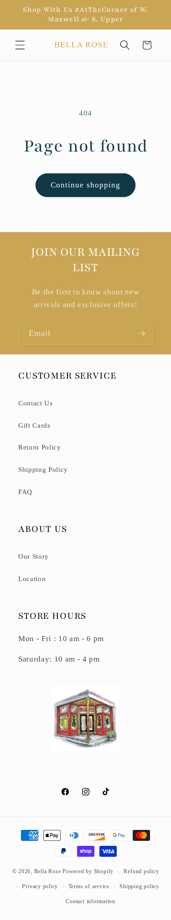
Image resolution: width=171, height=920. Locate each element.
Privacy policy (40, 886)
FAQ (25, 491)
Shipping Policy (43, 469)
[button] (20, 45)
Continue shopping (86, 185)
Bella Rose (47, 872)
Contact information (90, 901)
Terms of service (88, 886)
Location (32, 578)
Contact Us (35, 403)
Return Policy (39, 447)
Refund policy (141, 871)
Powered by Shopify (88, 872)
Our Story (33, 556)
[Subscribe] (141, 333)
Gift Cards (34, 425)
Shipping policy (139, 886)
